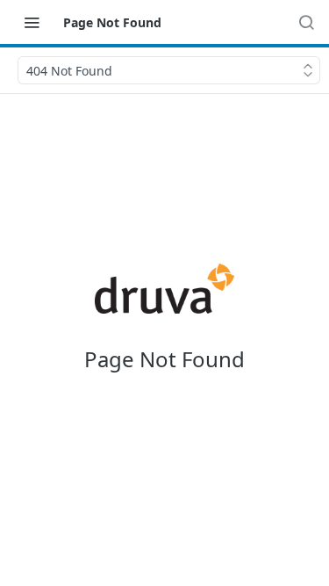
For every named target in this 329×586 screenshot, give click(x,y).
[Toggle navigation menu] (32, 22)
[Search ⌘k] (306, 22)
